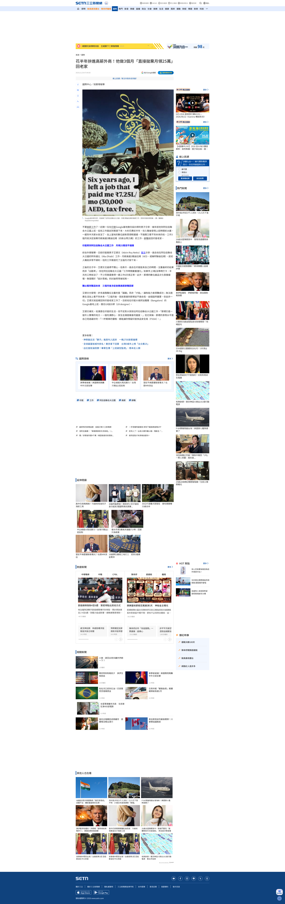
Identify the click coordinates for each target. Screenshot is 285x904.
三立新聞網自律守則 (126, 886)
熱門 (121, 8)
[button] (200, 3)
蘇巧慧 (184, 169)
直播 (138, 8)
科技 (202, 8)
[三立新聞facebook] (180, 878)
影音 (126, 8)
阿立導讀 (173, 3)
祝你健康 (164, 3)
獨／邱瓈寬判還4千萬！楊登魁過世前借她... (96, 435)
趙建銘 (149, 574)
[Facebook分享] (78, 85)
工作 (93, 226)
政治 (144, 8)
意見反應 (153, 886)
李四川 (184, 172)
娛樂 (155, 8)
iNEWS (154, 3)
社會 (150, 8)
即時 (83, 8)
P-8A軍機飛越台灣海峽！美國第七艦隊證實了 (156, 801)
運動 (179, 8)
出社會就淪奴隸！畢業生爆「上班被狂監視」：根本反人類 (111, 348)
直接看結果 (185, 178)
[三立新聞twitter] (200, 878)
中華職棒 (85, 574)
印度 (113, 226)
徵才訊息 (176, 886)
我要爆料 (164, 886)
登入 (207, 3)
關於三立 (79, 886)
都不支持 (185, 175)
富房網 (194, 3)
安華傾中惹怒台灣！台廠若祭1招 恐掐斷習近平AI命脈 (91, 857)
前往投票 (200, 178)
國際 (115, 8)
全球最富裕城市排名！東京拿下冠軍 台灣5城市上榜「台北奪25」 (116, 343)
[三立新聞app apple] (83, 892)
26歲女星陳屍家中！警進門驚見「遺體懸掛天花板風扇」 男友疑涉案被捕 (156, 829)
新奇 (196, 8)
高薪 (89, 226)
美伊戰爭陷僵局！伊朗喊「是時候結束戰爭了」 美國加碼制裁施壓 (91, 829)
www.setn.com (97, 898)
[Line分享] (78, 90)
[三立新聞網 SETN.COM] (78, 8)
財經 (184, 8)
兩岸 (173, 8)
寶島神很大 (184, 3)
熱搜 (132, 8)
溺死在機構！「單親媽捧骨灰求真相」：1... (96, 431)
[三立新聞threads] (207, 878)
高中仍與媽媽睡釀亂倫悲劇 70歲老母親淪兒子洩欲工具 (123, 829)
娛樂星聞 (145, 3)
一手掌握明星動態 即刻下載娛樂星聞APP (145, 427)
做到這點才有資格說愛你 (139, 435)
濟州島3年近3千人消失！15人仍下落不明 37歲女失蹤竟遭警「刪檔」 (123, 801)
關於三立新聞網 (93, 886)
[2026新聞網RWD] (89, 3)
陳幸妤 (134, 574)
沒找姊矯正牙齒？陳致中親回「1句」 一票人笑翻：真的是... (192, 456)
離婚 (164, 574)
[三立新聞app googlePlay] (101, 892)
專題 (190, 8)
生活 (161, 8)
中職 (100, 574)
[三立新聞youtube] (174, 878)
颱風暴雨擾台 (93, 8)
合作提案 (141, 886)
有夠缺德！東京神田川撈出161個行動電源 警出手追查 (156, 857)
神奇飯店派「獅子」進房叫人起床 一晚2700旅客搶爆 (110, 339)
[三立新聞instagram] (187, 878)
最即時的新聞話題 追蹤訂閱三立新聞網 (95, 427)
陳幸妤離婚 (106, 8)
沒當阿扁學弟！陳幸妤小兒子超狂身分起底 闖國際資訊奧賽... (124, 505)
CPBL (115, 574)
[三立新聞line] (194, 878)
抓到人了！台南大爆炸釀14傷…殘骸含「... (146, 431)
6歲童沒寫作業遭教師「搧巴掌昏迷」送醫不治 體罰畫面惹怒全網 (91, 801)
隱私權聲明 (108, 886)
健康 (167, 8)
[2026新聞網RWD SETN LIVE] (106, 3)
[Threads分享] (78, 96)
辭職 (146, 238)
